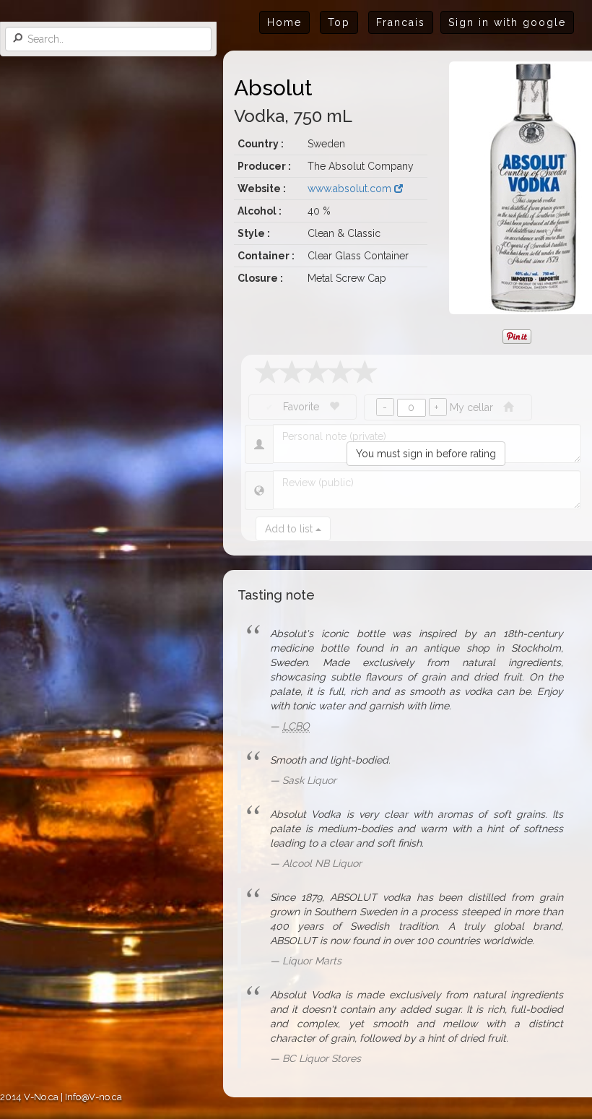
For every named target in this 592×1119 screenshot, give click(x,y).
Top (339, 22)
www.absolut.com (351, 188)
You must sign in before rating (426, 453)
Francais (400, 22)
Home (284, 22)
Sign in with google (507, 22)
